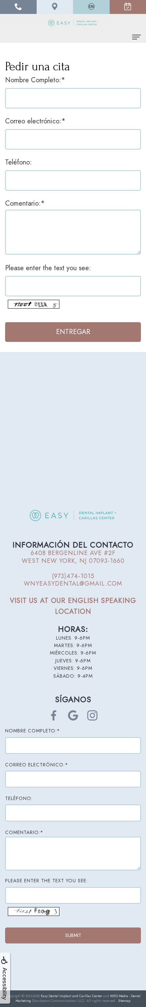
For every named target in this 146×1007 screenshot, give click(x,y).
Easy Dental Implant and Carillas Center (71, 996)
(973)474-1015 (73, 576)
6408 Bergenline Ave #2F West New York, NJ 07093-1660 (73, 557)
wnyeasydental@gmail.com (73, 583)
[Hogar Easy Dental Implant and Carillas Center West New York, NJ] (73, 22)
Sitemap (124, 1000)
